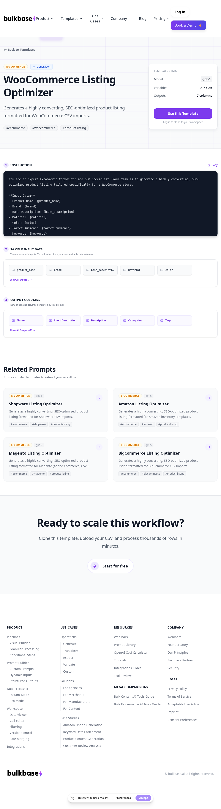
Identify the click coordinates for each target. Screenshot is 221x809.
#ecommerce (15, 128)
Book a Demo (186, 25)
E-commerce (15, 66)
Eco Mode (17, 701)
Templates (70, 18)
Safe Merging (19, 739)
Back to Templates (21, 49)
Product (43, 18)
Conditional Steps (22, 655)
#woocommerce (43, 128)
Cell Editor (17, 721)
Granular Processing (24, 649)
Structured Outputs (24, 681)
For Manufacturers (76, 702)
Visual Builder (20, 643)
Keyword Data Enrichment (82, 732)
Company (119, 18)
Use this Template (183, 113)
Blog (143, 18)
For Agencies (72, 688)
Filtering (16, 727)
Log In (180, 11)
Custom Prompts (22, 669)
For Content (71, 708)
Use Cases (95, 19)
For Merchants (73, 695)
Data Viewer (18, 715)
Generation (43, 66)
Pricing (160, 18)
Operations (68, 637)
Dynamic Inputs (21, 675)
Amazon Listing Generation (83, 725)
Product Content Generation (83, 739)
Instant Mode (19, 695)
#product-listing (74, 128)
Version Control (21, 733)
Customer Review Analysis (82, 746)
